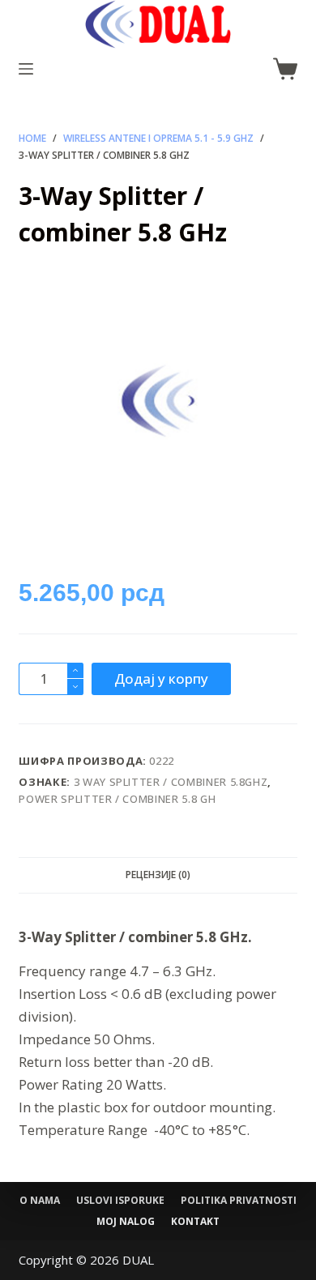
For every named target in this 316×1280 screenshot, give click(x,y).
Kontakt (195, 1221)
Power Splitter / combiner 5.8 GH (117, 798)
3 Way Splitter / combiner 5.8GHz (171, 781)
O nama (39, 1200)
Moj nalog (125, 1221)
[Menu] (26, 69)
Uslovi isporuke (120, 1200)
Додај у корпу (161, 678)
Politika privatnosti (239, 1200)
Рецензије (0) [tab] (158, 874)
